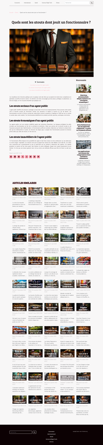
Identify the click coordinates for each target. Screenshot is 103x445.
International (27, 3)
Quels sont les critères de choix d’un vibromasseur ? (67, 380)
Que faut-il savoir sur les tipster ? (83, 355)
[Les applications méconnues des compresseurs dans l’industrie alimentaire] (83, 144)
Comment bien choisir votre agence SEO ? (83, 332)
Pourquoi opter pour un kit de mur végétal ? (35, 332)
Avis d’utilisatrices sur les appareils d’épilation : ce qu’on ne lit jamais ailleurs (83, 127)
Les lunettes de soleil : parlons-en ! (19, 332)
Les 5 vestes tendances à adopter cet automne (51, 380)
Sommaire (40, 82)
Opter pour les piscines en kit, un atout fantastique (83, 380)
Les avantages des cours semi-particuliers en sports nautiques (19, 287)
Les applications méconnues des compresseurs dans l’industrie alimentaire (84, 154)
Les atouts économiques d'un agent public (39, 87)
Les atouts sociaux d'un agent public (39, 85)
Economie (17, 3)
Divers (57, 3)
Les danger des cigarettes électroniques (35, 402)
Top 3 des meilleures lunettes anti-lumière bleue (83, 403)
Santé (36, 3)
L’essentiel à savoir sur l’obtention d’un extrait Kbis (67, 403)
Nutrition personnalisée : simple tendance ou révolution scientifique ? (84, 98)
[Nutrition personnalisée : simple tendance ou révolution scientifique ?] (83, 88)
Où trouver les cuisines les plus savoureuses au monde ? (35, 380)
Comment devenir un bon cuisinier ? (35, 355)
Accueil (11, 12)
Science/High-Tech (47, 3)
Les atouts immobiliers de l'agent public (39, 90)
